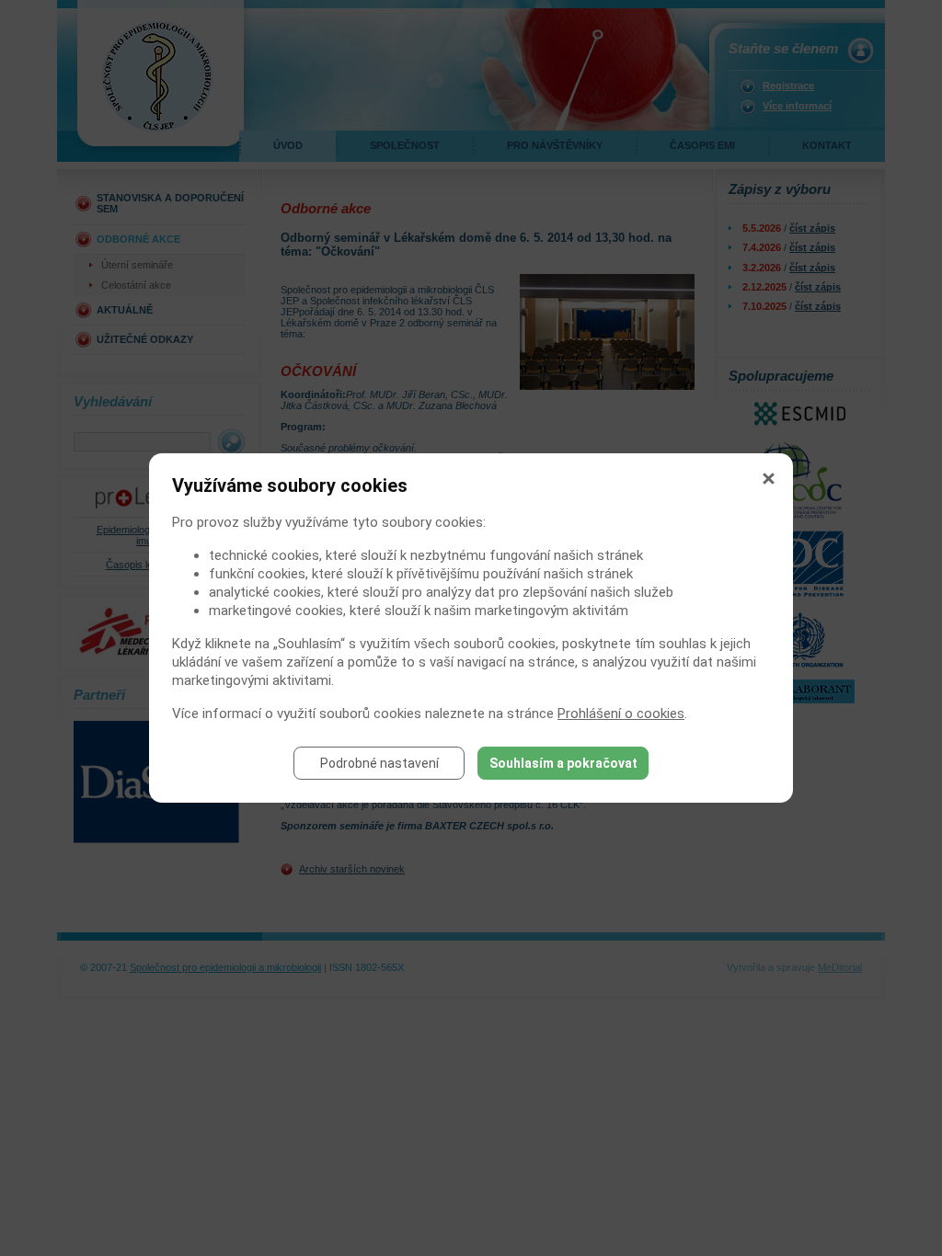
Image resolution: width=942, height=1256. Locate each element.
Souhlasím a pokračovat (563, 763)
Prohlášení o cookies (620, 713)
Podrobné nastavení (379, 763)
